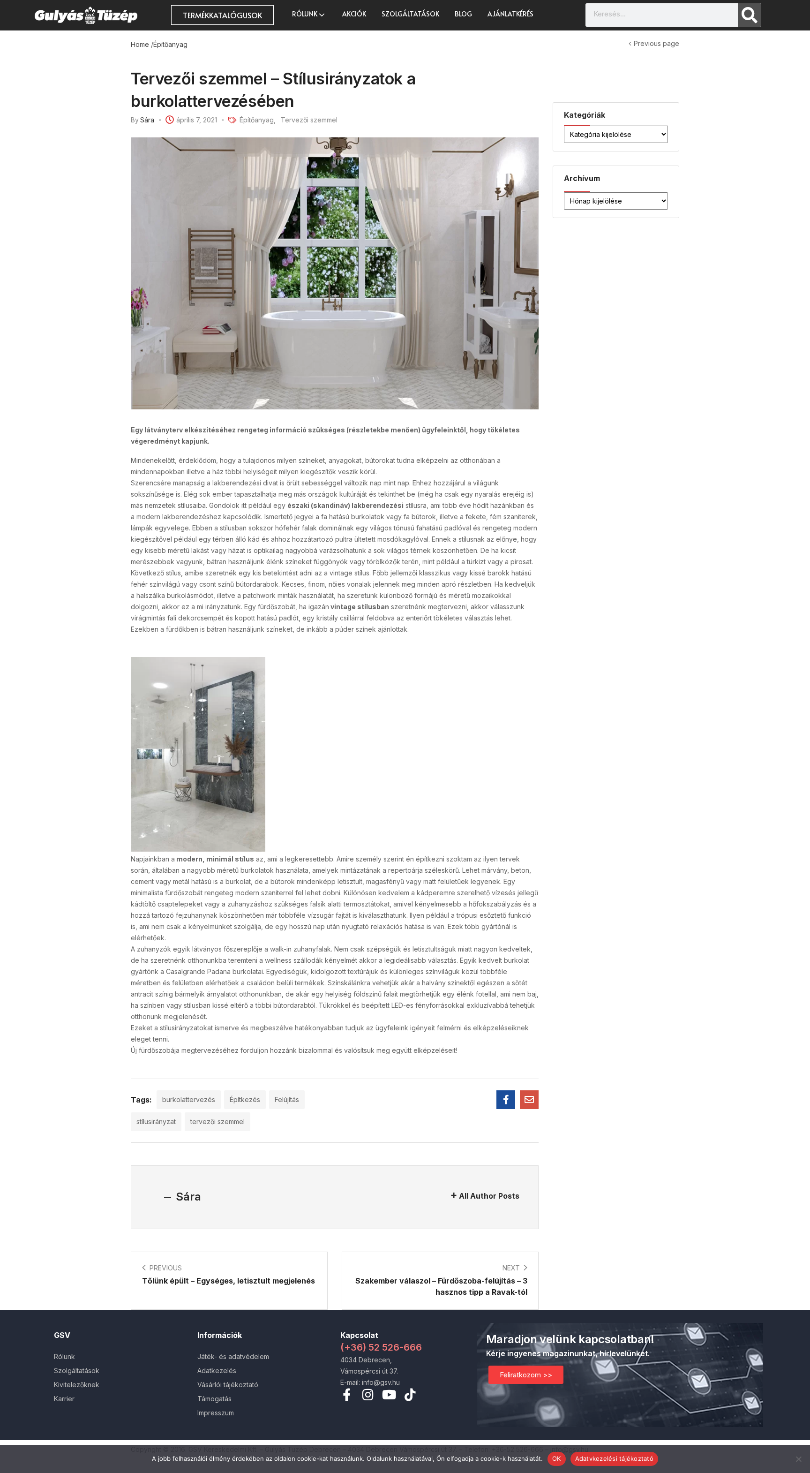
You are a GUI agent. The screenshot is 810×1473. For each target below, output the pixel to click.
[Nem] (798, 1459)
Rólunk (305, 13)
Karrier (64, 1399)
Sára (147, 120)
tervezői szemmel (217, 1122)
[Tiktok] (410, 1394)
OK (556, 1458)
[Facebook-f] (346, 1394)
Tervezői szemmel (309, 120)
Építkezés (245, 1099)
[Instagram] (367, 1394)
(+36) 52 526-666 (381, 1347)
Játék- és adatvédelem (233, 1356)
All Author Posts (489, 1196)
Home (140, 44)
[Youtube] (388, 1394)
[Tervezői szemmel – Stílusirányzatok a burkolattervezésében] (505, 1099)
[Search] (749, 15)
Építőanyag (170, 44)
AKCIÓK (354, 13)
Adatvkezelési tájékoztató (614, 1458)
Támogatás (214, 1399)
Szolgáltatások (410, 13)
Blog (463, 13)
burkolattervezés (188, 1099)
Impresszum (215, 1413)
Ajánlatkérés (510, 13)
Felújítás (287, 1099)
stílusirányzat (156, 1122)
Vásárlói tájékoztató (227, 1385)
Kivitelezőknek (76, 1385)
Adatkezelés (216, 1371)
